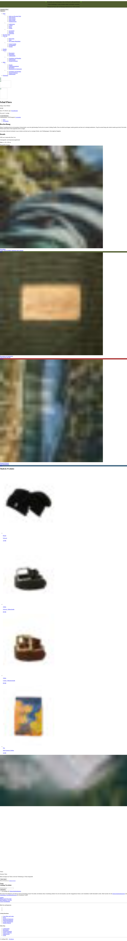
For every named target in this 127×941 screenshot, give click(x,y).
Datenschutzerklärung (8, 920)
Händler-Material (7, 923)
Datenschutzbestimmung (15, 891)
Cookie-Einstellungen (8, 921)
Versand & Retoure (13, 61)
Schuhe (10, 28)
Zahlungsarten (12, 59)
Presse (4, 917)
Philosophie (11, 38)
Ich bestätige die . (11, 891)
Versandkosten (14, 110)
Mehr (4, 62)
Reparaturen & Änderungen (15, 69)
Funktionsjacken (12, 21)
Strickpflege (11, 54)
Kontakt (11, 46)
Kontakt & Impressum (8, 919)
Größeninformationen (14, 66)
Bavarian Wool (6, 34)
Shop (4, 13)
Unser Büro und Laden (8, 916)
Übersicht (3, 11)
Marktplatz (11, 32)
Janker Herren (12, 17)
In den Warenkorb (4, 115)
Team (10, 40)
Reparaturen (11, 53)
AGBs (4, 935)
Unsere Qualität (12, 44)
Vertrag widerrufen (7, 932)
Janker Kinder (12, 20)
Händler (5, 49)
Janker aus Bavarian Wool (15, 16)
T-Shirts (10, 25)
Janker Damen (12, 19)
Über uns (5, 36)
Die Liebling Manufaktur (14, 41)
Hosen (10, 26)
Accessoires (11, 30)
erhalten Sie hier (12, 880)
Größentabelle (12, 55)
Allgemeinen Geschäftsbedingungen (8, 895)
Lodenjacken (12, 24)
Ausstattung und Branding (15, 58)
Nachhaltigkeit (12, 45)
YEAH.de (11, 939)
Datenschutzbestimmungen (118, 893)
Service (4, 50)
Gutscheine (11, 33)
